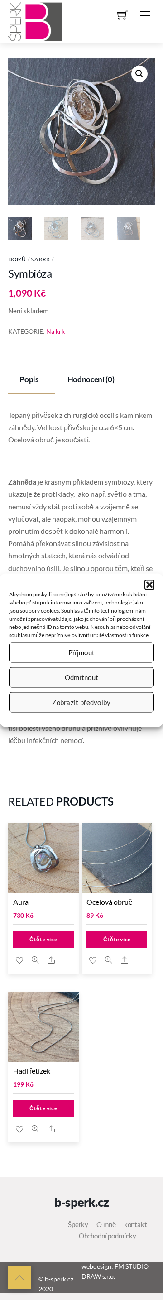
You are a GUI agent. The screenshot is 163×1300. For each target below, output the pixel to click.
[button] (149, 584)
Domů (17, 259)
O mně (105, 1224)
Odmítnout (82, 677)
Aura (21, 901)
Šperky (78, 1224)
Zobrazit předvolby (81, 702)
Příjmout (81, 652)
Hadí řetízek (31, 1070)
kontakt (135, 1224)
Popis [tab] (28, 379)
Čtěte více (43, 939)
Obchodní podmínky (107, 1236)
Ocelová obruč (109, 901)
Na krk (40, 259)
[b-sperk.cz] (35, 20)
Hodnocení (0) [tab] (91, 379)
